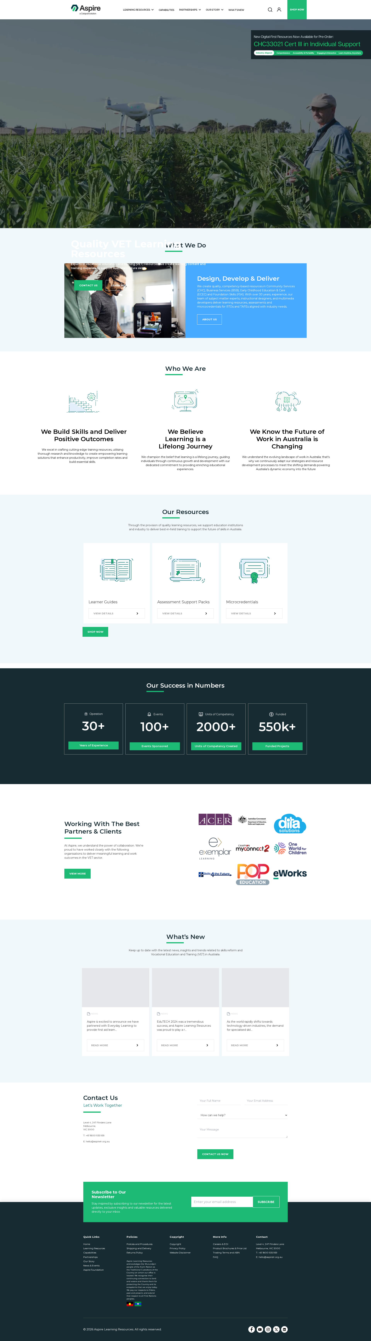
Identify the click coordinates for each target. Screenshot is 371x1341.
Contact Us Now (215, 1154)
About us (209, 319)
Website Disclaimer (180, 1252)
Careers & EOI (220, 1244)
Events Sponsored (155, 746)
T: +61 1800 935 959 (266, 1252)
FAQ (215, 1257)
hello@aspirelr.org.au (98, 1141)
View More (77, 873)
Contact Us (88, 285)
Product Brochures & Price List (230, 1248)
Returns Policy (135, 1252)
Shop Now (95, 631)
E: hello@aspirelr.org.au (269, 1257)
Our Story (88, 1261)
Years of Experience (93, 745)
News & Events (91, 1265)
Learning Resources (94, 1248)
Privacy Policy (178, 1248)
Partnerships (90, 1257)
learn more (120, 285)
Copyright (175, 1244)
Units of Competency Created (216, 746)
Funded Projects (277, 746)
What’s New (236, 10)
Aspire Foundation (93, 1269)
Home (86, 1244)
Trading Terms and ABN (226, 1252)
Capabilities (166, 10)
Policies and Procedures (139, 1244)
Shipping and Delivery (139, 1248)
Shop (297, 9)
